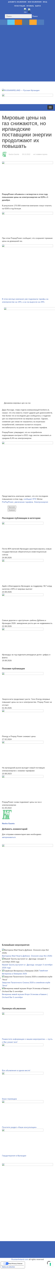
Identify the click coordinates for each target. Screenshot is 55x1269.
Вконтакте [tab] (12, 507)
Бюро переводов (9, 1099)
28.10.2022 (26, 154)
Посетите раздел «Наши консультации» (19, 1127)
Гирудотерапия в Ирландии (14, 1156)
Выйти (38, 6)
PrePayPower (7, 502)
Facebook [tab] (12, 510)
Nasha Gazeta (14, 154)
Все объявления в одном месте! (16, 1070)
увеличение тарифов (23, 502)
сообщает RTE (29, 499)
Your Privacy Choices (15, 1263)
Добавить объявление (17, 2)
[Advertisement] (27, 53)
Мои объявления (35, 2)
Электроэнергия (41, 502)
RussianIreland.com (19, 1259)
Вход (45, 2)
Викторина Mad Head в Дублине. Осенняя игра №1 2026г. (27, 956)
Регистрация (19, 6)
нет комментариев (40, 154)
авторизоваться (9, 837)
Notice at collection (8, 1267)
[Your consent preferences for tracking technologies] (50, 1264)
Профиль (30, 6)
